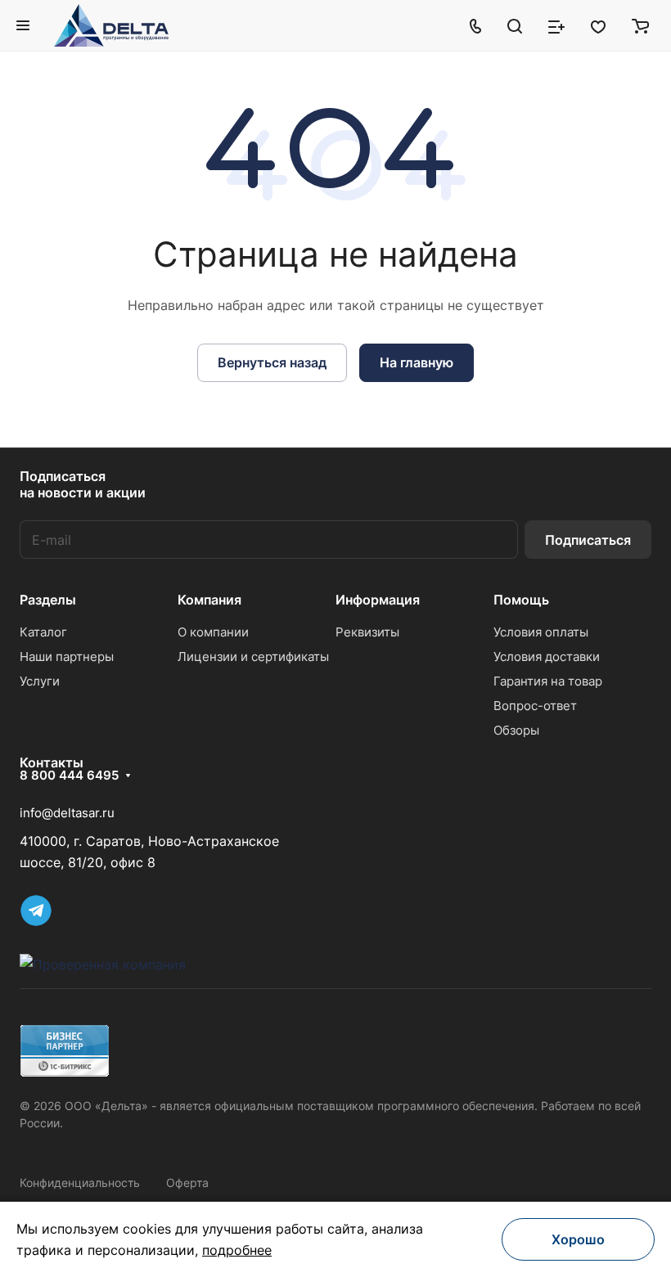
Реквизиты (367, 632)
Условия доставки (546, 656)
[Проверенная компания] (103, 964)
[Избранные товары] (598, 25)
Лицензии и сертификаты (253, 656)
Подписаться (588, 540)
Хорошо (578, 1239)
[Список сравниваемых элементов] (556, 25)
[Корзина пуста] (640, 25)
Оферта (187, 1182)
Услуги (40, 681)
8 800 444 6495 (69, 775)
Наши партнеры (67, 656)
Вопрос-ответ (535, 705)
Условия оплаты (540, 632)
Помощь (521, 599)
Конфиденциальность (80, 1182)
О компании (213, 632)
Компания (209, 599)
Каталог (43, 632)
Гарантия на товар (547, 681)
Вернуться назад (272, 362)
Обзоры (516, 730)
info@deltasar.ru (67, 813)
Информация (378, 599)
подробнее (237, 1250)
